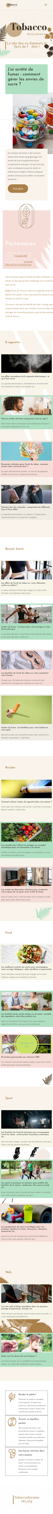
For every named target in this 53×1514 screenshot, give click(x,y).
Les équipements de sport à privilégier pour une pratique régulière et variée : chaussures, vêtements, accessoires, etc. (24, 1229)
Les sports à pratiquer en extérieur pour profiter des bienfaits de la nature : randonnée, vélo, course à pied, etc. (25, 1185)
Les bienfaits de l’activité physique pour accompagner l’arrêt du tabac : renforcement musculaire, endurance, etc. (25, 1134)
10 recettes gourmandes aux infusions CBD (20, 1057)
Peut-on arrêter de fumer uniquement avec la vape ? (24, 419)
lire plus (18, 188)
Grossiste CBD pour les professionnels (19, 263)
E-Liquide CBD (20, 255)
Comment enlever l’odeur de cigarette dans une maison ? (26, 802)
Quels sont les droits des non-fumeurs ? (18, 1356)
